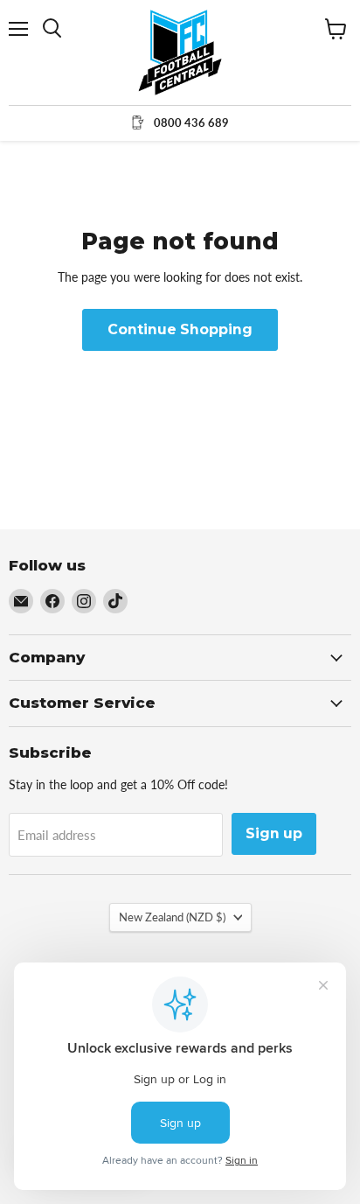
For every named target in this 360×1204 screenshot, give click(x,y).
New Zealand (172, 917)
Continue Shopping (180, 329)
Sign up (274, 833)
